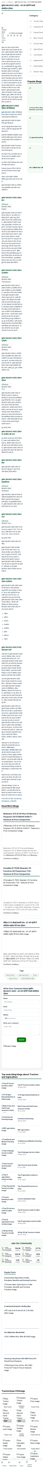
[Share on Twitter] (15, 36)
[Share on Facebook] (8, 36)
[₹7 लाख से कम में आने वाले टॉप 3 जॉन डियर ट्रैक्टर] (19, 1318)
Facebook (17, 798)
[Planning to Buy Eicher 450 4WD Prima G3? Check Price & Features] (19, 1372)
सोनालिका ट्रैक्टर (14, 750)
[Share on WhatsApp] (18, 36)
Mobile (5, 1015)
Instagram (5, 801)
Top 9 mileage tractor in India (28, 1152)
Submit (21, 1040)
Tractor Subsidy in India (26, 1199)
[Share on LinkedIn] (11, 36)
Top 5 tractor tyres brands (27, 1165)
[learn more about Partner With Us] (38, 1462)
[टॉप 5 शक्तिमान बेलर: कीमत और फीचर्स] (19, 1344)
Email (5, 1006)
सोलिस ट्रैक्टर (10, 747)
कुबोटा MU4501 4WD (8, 112)
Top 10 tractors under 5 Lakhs (29, 1210)
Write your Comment (10, 1023)
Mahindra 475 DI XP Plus (16, 855)
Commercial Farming (25, 1119)
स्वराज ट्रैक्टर (5, 750)
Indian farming (10, 975)
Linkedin (13, 801)
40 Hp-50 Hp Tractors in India (29, 1232)
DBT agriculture (23, 1130)
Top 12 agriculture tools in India (29, 1221)
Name (5, 998)
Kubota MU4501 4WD (28, 978)
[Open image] (12, 18)
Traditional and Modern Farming (29, 1141)
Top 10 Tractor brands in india (29, 1085)
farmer (35, 975)
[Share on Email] (21, 36)
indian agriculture (24, 975)
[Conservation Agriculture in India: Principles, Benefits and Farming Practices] (19, 1292)
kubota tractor (13, 978)
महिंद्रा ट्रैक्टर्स (10, 959)
